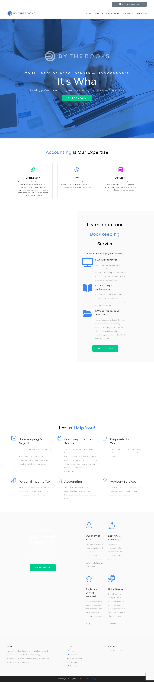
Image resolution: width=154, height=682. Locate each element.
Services (99, 13)
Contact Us (141, 13)
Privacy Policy (91, 679)
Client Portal (130, 4)
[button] (77, 98)
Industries (128, 13)
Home (88, 13)
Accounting (73, 481)
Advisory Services (123, 481)
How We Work (112, 13)
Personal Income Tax (34, 481)
